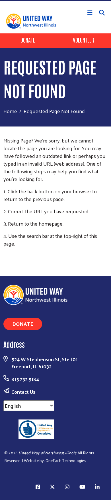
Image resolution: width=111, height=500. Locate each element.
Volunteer (83, 39)
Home (10, 111)
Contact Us (23, 391)
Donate (27, 39)
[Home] (55, 0)
